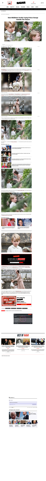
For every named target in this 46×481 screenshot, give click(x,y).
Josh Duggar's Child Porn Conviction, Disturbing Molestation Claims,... (13, 310)
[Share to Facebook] (4, 46)
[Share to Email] (11, 46)
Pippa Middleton (25, 308)
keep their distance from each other (24, 266)
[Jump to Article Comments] (1, 46)
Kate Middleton (7, 14)
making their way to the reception (7, 215)
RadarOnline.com (4, 266)
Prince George (26, 70)
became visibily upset (21, 190)
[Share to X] (6, 46)
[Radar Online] (21, 3)
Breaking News (13, 308)
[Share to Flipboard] (8, 46)
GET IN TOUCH (24, 304)
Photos (4, 14)
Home (2, 14)
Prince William (5, 70)
